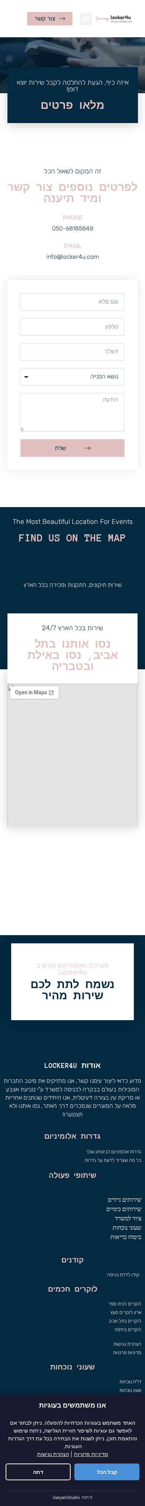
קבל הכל (107, 1472)
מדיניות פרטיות (91, 1454)
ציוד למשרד (128, 1218)
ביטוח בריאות (125, 1237)
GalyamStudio (66, 1497)
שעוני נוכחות (127, 1227)
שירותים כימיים (123, 1209)
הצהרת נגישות (53, 1454)
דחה (38, 1472)
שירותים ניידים (124, 1199)
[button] (86, 19)
